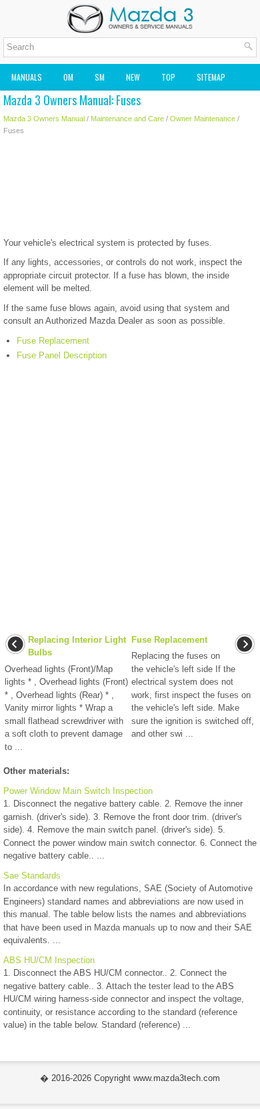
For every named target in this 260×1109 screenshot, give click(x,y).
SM (100, 77)
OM (68, 77)
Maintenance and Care (127, 119)
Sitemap (211, 77)
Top (168, 77)
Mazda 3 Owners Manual (44, 119)
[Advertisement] (130, 190)
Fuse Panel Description (62, 355)
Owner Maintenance (202, 119)
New (133, 77)
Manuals (26, 77)
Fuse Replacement (53, 341)
